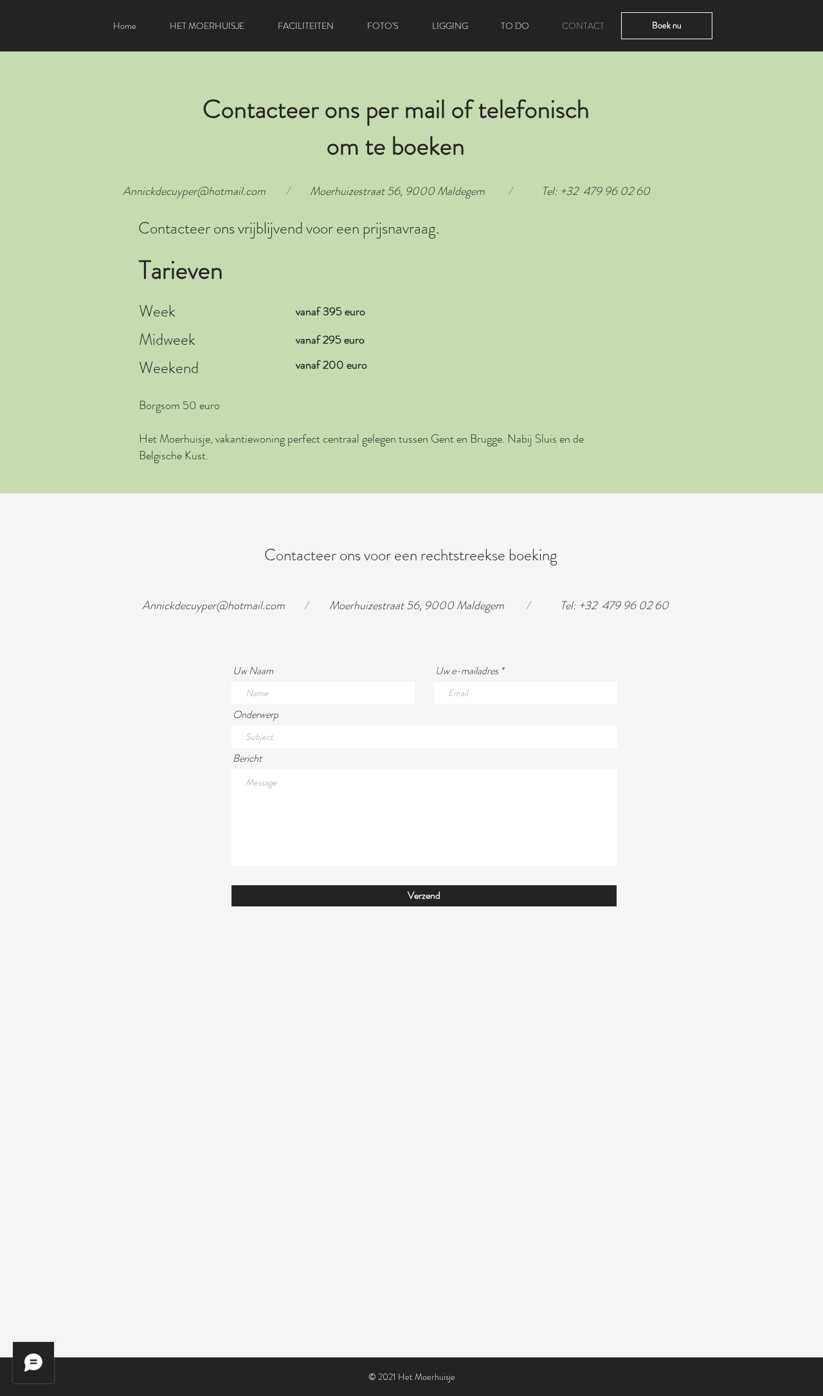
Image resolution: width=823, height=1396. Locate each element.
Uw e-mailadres (466, 671)
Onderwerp (255, 715)
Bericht (247, 758)
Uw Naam (253, 671)
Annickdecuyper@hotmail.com (194, 191)
